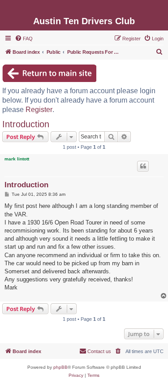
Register (39, 109)
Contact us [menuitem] (99, 351)
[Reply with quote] (143, 166)
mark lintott (16, 158)
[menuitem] (24, 38)
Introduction (25, 124)
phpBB (60, 367)
